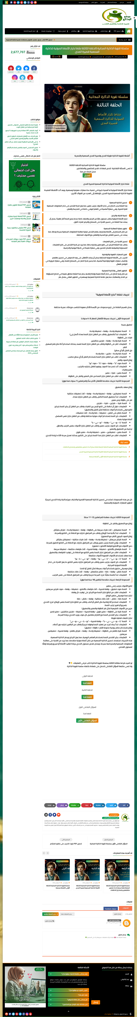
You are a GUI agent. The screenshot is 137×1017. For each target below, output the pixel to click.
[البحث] (6, 2)
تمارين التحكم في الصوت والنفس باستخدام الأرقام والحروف (22, 148)
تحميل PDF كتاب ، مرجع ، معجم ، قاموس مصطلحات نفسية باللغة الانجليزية (58, 39)
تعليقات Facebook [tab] (110, 909)
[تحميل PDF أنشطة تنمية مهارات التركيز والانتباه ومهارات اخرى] (36, 216)
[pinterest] (14, 2)
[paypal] (11, 2)
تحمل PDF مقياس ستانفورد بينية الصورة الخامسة (19, 229)
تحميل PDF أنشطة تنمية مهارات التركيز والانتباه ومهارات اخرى (19, 217)
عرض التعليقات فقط (66, 914)
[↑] (68, 1011)
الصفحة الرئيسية (97, 57)
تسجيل (87, 175)
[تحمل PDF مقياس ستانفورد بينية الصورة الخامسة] (36, 227)
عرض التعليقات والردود (50, 914)
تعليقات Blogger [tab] (126, 908)
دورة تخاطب (104, 31)
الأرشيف (129, 2)
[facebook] (28, 2)
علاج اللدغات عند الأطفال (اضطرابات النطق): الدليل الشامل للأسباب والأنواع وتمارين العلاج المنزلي (22, 137)
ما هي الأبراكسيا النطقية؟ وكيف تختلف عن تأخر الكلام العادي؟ (21, 143)
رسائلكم (74, 31)
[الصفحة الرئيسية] (128, 31)
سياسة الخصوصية (83, 2)
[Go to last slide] (47, 853)
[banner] (25, 1007)
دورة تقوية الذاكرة (88, 31)
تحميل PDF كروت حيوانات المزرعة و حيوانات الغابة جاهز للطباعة (18, 240)
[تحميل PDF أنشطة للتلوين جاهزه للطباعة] (36, 204)
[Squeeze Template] (130, 1014)
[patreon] (35, 2)
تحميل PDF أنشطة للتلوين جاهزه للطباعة (19, 206)
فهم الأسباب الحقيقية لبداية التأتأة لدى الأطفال (23, 335)
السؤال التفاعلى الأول (87, 720)
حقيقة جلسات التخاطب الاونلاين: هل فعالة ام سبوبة (22, 342)
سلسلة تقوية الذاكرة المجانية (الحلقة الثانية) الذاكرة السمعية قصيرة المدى (103, 451)
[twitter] (18, 2)
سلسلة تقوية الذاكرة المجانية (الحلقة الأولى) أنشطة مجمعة (108, 456)
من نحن (122, 2)
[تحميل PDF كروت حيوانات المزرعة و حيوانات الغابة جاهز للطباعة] (36, 239)
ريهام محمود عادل (114, 920)
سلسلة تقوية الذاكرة (83, 57)
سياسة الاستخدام (112, 2)
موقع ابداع (30, 284)
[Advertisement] (44, 12)
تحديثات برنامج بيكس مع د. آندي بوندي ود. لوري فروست (23, 346)
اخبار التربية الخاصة (29, 31)
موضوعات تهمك (46, 31)
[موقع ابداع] (116, 16)
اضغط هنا (87, 683)
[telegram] (25, 2)
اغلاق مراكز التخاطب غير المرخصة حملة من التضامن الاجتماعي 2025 (22, 352)
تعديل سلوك (62, 31)
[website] (46, 815)
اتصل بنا (103, 2)
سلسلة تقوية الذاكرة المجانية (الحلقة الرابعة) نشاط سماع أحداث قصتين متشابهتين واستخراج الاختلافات (95, 447)
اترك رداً (30, 291)
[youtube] (21, 2)
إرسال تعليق (48, 921)
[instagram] (31, 2)
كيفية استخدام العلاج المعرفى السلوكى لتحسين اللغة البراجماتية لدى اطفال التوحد (23, 126)
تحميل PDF (117, 31)
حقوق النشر (94, 2)
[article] (66, 841)
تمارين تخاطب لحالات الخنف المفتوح (27, 338)
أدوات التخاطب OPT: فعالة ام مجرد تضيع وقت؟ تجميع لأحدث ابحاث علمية (22, 131)
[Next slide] (43, 853)
